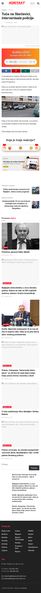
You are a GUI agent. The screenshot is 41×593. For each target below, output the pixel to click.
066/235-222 (14, 571)
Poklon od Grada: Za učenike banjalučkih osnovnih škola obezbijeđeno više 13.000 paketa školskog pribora (20, 452)
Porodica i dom (19, 547)
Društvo (5, 534)
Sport (30, 537)
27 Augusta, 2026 (7, 255)
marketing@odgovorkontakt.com (15, 576)
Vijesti (30, 544)
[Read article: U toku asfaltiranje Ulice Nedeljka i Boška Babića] (20, 395)
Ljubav (17, 531)
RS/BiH (5, 247)
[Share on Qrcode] (16, 71)
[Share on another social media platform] (35, 71)
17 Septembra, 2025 (10, 22)
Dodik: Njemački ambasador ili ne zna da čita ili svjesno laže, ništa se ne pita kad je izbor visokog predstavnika (20, 332)
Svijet (30, 540)
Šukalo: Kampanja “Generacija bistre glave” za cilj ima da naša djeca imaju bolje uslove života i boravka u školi (18, 373)
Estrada (4, 537)
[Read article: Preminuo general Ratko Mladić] (20, 236)
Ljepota (4, 550)
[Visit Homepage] (17, 3)
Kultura (4, 547)
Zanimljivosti (33, 547)
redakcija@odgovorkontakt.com (14, 578)
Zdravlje (31, 550)
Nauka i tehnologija (19, 538)
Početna (4, 10)
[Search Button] (38, 3)
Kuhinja (4, 544)
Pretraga (5, 464)
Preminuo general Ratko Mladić (16, 252)
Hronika (10, 10)
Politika (6, 324)
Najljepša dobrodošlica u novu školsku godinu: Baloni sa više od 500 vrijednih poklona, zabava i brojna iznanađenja (19, 290)
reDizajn (24, 588)
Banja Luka (7, 283)
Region (17, 551)
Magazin (18, 534)
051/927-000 (13, 569)
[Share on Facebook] (6, 71)
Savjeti (30, 534)
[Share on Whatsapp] (25, 71)
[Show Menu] (3, 3)
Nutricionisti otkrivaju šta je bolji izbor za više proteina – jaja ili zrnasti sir (24, 476)
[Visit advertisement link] (20, 163)
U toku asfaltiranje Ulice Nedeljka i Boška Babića (20, 413)
